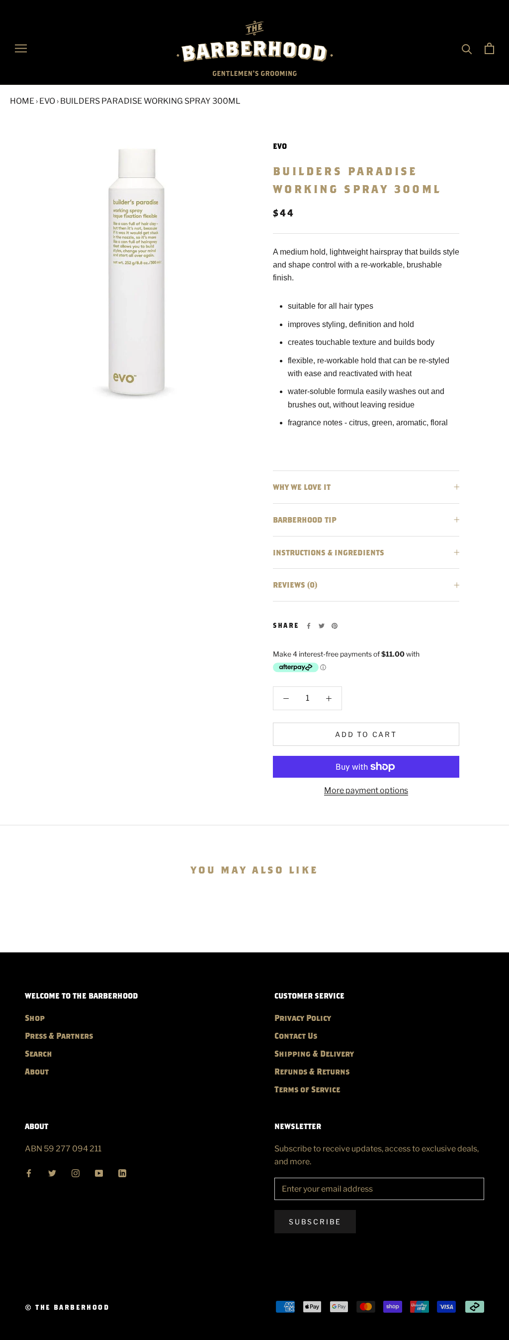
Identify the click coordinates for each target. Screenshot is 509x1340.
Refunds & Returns (311, 1071)
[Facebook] (309, 626)
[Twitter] (322, 626)
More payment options (366, 790)
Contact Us (295, 1035)
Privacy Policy (302, 1017)
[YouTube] (99, 1171)
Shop (35, 1017)
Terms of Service (307, 1089)
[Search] (467, 48)
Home (22, 101)
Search (38, 1053)
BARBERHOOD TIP (305, 519)
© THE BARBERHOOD (67, 1307)
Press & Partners (59, 1035)
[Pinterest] (335, 626)
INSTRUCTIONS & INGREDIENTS (328, 552)
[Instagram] (76, 1171)
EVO (47, 101)
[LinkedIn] (122, 1171)
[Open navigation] (21, 48)
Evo (280, 145)
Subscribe (315, 1221)
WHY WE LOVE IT (302, 486)
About (37, 1071)
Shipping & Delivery (314, 1053)
